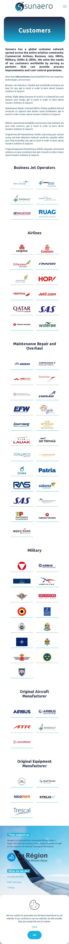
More (34, 927)
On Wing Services (15, 877)
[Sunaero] (34, 6)
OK (34, 935)
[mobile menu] (64, 6)
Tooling (10, 887)
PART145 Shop (14, 882)
